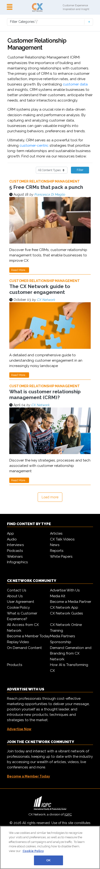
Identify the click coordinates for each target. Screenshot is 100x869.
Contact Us (16, 590)
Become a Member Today (28, 636)
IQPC (68, 814)
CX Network (46, 300)
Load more (50, 497)
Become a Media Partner (70, 602)
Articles (56, 533)
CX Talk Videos (62, 539)
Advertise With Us (65, 590)
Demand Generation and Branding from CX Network (70, 653)
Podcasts (15, 551)
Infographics (17, 562)
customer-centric (34, 145)
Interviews (15, 545)
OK (48, 860)
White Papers (61, 556)
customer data (75, 84)
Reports (56, 551)
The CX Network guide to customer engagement (39, 289)
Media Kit (57, 596)
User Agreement (20, 602)
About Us (15, 596)
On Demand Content (24, 648)
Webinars (15, 556)
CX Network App (64, 607)
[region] (50, 847)
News (55, 545)
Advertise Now (19, 729)
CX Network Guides (66, 613)
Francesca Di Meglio (49, 194)
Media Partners (62, 636)
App (10, 533)
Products (14, 665)
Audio (12, 539)
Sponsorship (60, 642)
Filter (80, 170)
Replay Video (18, 642)
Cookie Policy (18, 607)
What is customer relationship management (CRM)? (45, 394)
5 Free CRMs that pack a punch (46, 187)
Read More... (19, 270)
